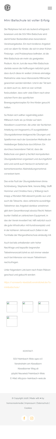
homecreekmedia (15, 403)
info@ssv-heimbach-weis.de (32, 378)
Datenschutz (43, 403)
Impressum (30, 403)
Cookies (28, 408)
